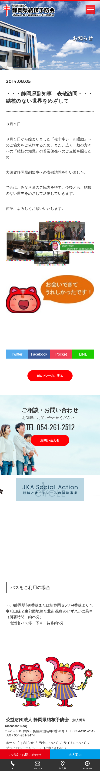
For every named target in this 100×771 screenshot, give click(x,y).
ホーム (11, 742)
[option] (50, 489)
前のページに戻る (50, 375)
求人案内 (75, 754)
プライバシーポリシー (22, 747)
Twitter (17, 354)
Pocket (61, 354)
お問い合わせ (50, 440)
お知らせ (27, 742)
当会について (48, 742)
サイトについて (74, 742)
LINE (83, 354)
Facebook (39, 354)
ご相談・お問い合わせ (25, 754)
